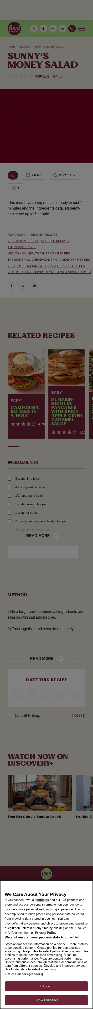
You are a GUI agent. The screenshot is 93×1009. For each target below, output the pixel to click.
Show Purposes (46, 1000)
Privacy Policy (45, 933)
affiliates (42, 900)
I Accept (46, 986)
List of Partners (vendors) (24, 974)
